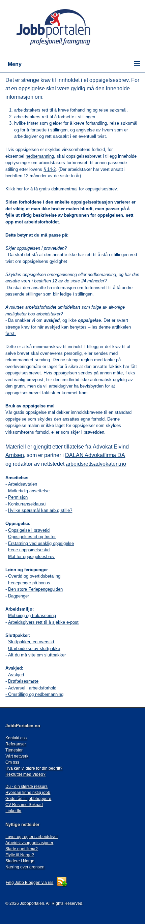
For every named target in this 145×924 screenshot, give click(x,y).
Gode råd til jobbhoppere (28, 798)
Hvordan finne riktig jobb (27, 792)
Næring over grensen (25, 867)
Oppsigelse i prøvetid (29, 530)
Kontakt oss (16, 738)
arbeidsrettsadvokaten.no (96, 464)
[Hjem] (63, 45)
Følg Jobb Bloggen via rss (29, 882)
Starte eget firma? (21, 848)
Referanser (15, 744)
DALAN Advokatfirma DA (95, 455)
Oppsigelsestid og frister (32, 536)
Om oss (12, 762)
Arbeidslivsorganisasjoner (29, 842)
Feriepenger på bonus (29, 582)
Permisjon (18, 497)
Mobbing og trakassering (32, 615)
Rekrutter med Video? (25, 774)
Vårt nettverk (16, 756)
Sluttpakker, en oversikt (31, 641)
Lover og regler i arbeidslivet (31, 836)
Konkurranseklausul (27, 503)
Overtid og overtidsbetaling (34, 576)
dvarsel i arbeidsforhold (33, 687)
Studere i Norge (19, 861)
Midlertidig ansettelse (29, 490)
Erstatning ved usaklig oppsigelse (41, 543)
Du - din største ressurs (26, 786)
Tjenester (14, 750)
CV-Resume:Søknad (24, 804)
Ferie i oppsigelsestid (29, 549)
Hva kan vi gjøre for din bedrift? (33, 768)
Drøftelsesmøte (23, 681)
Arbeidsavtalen (22, 484)
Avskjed (16, 674)
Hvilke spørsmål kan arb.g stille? (40, 510)
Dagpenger (18, 595)
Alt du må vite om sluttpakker (37, 654)
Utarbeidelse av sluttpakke (34, 648)
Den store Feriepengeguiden (35, 589)
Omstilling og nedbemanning (35, 694)
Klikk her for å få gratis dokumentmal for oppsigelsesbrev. (61, 188)
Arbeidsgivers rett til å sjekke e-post (43, 622)
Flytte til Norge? (19, 855)
